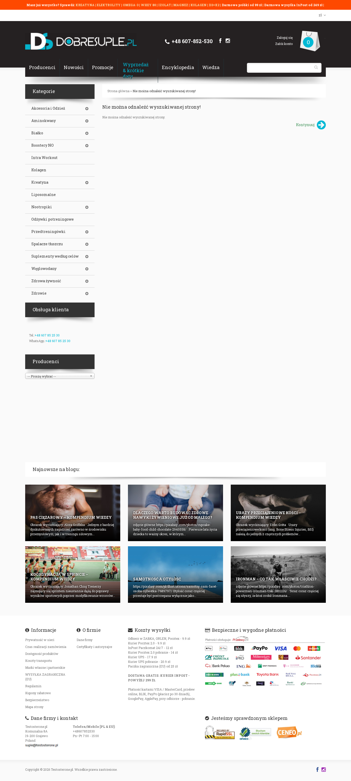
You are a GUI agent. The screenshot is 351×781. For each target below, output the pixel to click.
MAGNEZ (181, 5)
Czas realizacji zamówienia (45, 647)
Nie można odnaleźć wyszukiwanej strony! (164, 91)
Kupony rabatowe (38, 693)
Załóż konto (284, 44)
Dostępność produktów (41, 654)
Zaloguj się (285, 37)
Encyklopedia (178, 67)
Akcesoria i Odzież (48, 108)
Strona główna (118, 91)
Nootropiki (41, 207)
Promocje (102, 67)
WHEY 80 (148, 5)
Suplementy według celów (55, 256)
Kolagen (38, 170)
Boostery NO (42, 145)
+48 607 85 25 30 (47, 335)
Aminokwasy (43, 121)
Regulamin (33, 686)
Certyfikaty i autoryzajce (94, 647)
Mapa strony (34, 707)
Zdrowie (39, 293)
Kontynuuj (305, 124)
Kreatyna (39, 182)
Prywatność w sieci (39, 640)
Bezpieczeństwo (37, 700)
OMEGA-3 (131, 5)
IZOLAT (165, 5)
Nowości (74, 67)
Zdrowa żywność (46, 281)
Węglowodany (44, 269)
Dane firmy (85, 640)
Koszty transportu (38, 660)
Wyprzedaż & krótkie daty (136, 70)
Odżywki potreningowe (52, 219)
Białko (37, 133)
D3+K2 (214, 5)
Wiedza (210, 67)
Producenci (42, 67)
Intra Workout (44, 158)
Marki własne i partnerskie (45, 667)
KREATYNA (85, 5)
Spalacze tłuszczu (47, 244)
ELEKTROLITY (109, 5)
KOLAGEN (198, 5)
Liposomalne (43, 195)
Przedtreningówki (48, 232)
